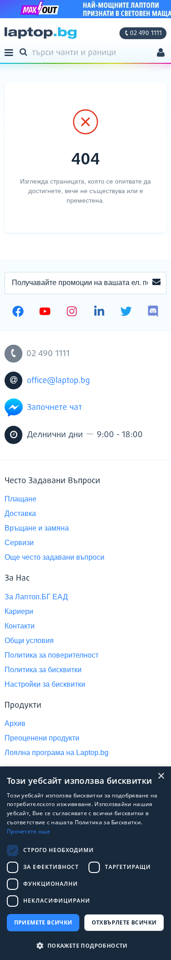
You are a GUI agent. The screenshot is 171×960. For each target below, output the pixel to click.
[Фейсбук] (18, 312)
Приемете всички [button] (43, 922)
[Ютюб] (45, 312)
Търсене (25, 51)
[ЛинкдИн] (99, 312)
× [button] (160, 776)
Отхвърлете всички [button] (124, 922)
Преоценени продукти (42, 738)
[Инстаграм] (72, 312)
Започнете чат (54, 407)
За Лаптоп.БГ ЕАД (36, 597)
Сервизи (19, 542)
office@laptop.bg (58, 380)
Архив (15, 723)
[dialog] (85, 863)
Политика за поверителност (51, 655)
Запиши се (156, 283)
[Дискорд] (153, 312)
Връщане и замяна (37, 528)
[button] (85, 945)
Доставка (20, 513)
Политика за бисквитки (43, 670)
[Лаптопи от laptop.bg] (41, 33)
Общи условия (29, 640)
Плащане (20, 499)
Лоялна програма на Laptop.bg (57, 752)
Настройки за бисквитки (45, 684)
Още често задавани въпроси (54, 557)
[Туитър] (126, 312)
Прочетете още (28, 831)
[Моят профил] (160, 53)
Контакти (20, 626)
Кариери (19, 611)
